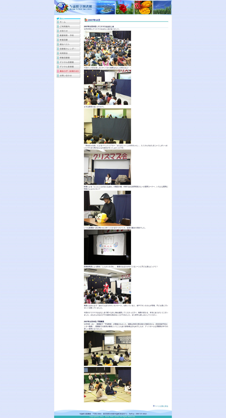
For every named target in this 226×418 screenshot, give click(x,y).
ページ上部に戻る (161, 406)
